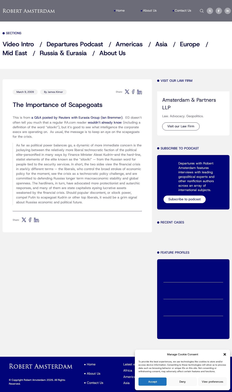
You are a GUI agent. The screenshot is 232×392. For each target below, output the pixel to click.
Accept (152, 381)
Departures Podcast (75, 44)
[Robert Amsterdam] (29, 10)
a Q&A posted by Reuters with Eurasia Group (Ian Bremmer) (77, 118)
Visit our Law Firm (180, 126)
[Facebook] (218, 11)
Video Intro (18, 44)
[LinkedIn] (228, 11)
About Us (112, 53)
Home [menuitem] (120, 11)
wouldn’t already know (105, 122)
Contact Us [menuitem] (183, 11)
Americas (129, 44)
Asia (161, 44)
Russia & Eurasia (63, 53)
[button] (225, 354)
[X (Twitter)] (210, 11)
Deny (182, 381)
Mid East (15, 53)
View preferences (212, 381)
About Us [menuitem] (150, 11)
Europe (190, 44)
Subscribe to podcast (184, 199)
